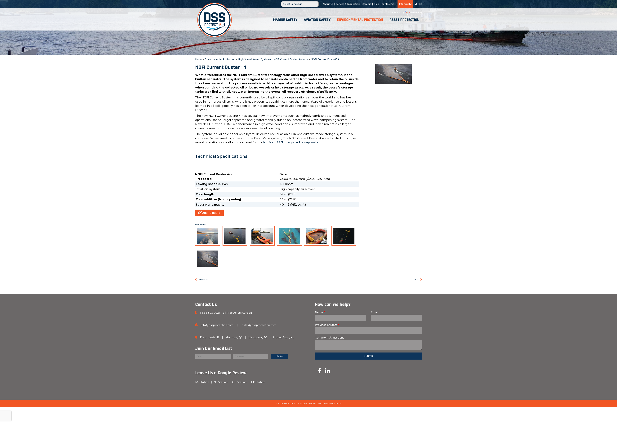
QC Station (239, 382)
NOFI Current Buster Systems (290, 59)
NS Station (202, 382)
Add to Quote (211, 213)
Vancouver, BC (258, 337)
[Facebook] (196, 387)
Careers (366, 4)
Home (198, 59)
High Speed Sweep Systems (254, 59)
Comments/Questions (329, 337)
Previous (202, 279)
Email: (375, 312)
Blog (376, 4)
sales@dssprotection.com (259, 325)
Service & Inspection (348, 4)
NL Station (221, 382)
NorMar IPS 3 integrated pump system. (292, 142)
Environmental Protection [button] (360, 20)
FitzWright (405, 4)
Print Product (201, 225)
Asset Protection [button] (404, 20)
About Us (328, 4)
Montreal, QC (234, 337)
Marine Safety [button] (285, 20)
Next (417, 279)
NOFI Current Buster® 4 (325, 59)
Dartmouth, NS (210, 337)
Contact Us (387, 4)
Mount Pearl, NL (283, 337)
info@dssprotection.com (217, 325)
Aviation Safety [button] (317, 20)
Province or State (326, 324)
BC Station (258, 382)
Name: (319, 312)
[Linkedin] (316, 370)
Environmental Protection (220, 59)
